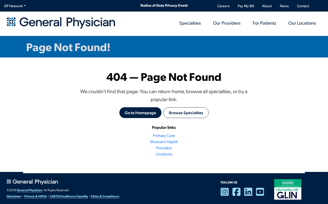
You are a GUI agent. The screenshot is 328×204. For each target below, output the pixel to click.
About (267, 6)
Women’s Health (164, 141)
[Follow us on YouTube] (262, 194)
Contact (303, 6)
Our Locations (302, 23)
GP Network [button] (13, 6)
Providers (164, 147)
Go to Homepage (140, 112)
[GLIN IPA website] (287, 189)
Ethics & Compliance (105, 196)
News (284, 6)
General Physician (29, 190)
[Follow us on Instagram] (226, 194)
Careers (223, 6)
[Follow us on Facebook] (238, 194)
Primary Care (164, 135)
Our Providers (226, 23)
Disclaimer (14, 196)
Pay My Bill (246, 6)
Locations (164, 154)
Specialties (190, 23)
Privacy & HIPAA (35, 196)
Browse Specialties (186, 112)
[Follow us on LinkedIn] (250, 194)
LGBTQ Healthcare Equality (69, 196)
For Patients (264, 23)
